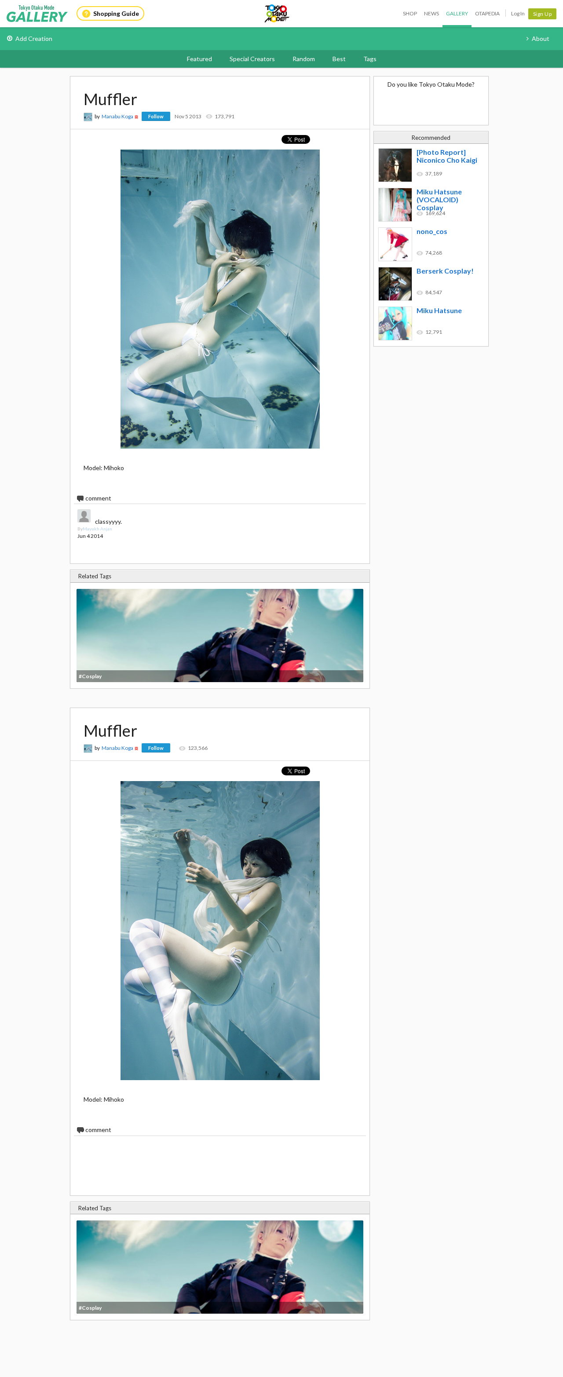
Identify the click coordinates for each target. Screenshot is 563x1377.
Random (303, 58)
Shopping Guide (116, 13)
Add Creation (33, 38)
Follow (156, 116)
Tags (370, 58)
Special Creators (252, 58)
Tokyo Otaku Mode (277, 13)
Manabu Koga (117, 116)
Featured (199, 58)
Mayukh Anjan (97, 528)
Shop (410, 13)
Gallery (457, 13)
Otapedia (487, 13)
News (431, 13)
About (540, 38)
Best (339, 58)
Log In (518, 13)
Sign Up (542, 14)
